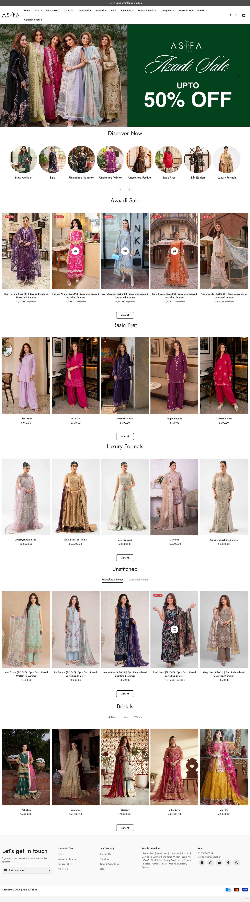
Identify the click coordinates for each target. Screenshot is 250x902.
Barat (125, 717)
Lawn (165, 853)
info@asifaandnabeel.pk (209, 856)
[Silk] (198, 159)
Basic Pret (126, 10)
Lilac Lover (26, 418)
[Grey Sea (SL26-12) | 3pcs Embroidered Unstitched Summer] (224, 629)
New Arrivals (53, 10)
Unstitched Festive (139, 177)
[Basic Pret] (168, 159)
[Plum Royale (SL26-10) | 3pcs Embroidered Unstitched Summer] (26, 251)
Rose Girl (75, 418)
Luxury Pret (166, 10)
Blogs (102, 868)
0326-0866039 (205, 853)
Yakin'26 (68, 10)
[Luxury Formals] (227, 159)
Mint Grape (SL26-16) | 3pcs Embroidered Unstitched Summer (26, 674)
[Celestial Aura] (125, 497)
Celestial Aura (125, 539)
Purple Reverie (174, 418)
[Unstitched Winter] (110, 159)
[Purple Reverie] (174, 375)
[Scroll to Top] (244, 886)
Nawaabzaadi (186, 10)
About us (104, 859)
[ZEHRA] (224, 767)
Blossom (125, 810)
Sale (37, 10)
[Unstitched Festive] (139, 159)
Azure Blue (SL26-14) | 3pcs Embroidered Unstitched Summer (125, 674)
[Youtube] (219, 862)
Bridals (200, 10)
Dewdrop (174, 539)
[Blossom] (125, 767)
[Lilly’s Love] (174, 767)
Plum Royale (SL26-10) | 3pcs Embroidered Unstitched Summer (26, 295)
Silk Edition (198, 177)
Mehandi (112, 717)
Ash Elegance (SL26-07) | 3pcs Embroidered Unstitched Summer (125, 295)
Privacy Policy (65, 863)
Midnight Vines (125, 418)
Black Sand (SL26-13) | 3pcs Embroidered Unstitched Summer (174, 674)
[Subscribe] (49, 870)
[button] (125, 899)
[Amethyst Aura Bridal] (26, 497)
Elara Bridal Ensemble (75, 539)
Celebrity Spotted (33, 19)
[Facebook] (201, 862)
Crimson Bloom (224, 418)
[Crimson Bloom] (224, 375)
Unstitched (83, 10)
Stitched (99, 10)
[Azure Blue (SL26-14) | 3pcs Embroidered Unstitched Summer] (125, 629)
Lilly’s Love (174, 810)
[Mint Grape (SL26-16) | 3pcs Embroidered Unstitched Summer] (26, 629)
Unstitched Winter (110, 177)
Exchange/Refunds (67, 859)
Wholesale (63, 868)
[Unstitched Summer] (81, 159)
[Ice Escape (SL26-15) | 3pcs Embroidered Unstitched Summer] (76, 629)
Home (27, 10)
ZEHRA (224, 810)
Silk (112, 10)
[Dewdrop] (174, 497)
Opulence (75, 810)
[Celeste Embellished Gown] (224, 497)
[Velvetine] (26, 767)
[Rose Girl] (76, 375)
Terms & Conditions (109, 863)
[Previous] (6, 75)
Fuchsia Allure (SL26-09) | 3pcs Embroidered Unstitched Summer (75, 295)
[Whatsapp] (236, 862)
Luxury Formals (146, 10)
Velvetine (26, 810)
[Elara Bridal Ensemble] (76, 497)
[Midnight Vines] (125, 375)
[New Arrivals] (23, 159)
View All (125, 315)
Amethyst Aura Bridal (26, 539)
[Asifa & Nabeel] (11, 15)
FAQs (60, 854)
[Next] (238, 75)
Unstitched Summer (81, 177)
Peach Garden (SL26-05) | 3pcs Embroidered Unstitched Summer (224, 295)
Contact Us (105, 854)
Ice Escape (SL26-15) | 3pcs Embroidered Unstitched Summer (75, 674)
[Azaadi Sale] (52, 159)
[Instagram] (210, 862)
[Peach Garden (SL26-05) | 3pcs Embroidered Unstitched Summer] (224, 251)
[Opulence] (76, 767)
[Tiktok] (228, 862)
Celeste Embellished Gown (224, 539)
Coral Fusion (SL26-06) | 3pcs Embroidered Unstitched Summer (174, 295)
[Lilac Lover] (26, 375)
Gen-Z (146, 860)
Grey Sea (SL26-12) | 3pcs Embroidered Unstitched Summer (224, 674)
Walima (138, 717)
